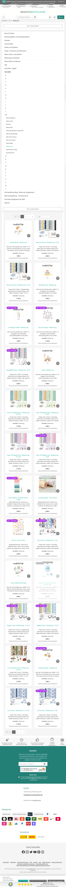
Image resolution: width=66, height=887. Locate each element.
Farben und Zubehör (11, 47)
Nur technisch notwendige (38, 881)
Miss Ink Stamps (11, 140)
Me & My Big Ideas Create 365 (14, 130)
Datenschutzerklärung (42, 864)
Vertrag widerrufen (56, 862)
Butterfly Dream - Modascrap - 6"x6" (18, 370)
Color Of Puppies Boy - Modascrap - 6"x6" (47, 413)
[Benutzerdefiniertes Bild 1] (23, 837)
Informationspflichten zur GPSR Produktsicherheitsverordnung (33, 865)
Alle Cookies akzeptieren (56, 881)
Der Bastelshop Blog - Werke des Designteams (19, 192)
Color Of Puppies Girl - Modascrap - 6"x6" (47, 456)
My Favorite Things (11, 149)
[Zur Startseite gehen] (33, 12)
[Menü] (4, 17)
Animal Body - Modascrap (18, 242)
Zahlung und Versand (22, 862)
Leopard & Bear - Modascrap (47, 668)
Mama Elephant (10, 118)
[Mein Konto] (54, 17)
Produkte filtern (34, 26)
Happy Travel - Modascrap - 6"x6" (47, 625)
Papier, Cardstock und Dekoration (15, 51)
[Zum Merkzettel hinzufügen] (28, 235)
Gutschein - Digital (10, 68)
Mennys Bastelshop (11, 134)
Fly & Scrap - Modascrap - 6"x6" (47, 540)
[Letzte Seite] (32, 216)
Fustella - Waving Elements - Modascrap (47, 584)
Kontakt (35, 862)
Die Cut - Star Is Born (18, 540)
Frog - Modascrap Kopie (18, 583)
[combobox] (24, 17)
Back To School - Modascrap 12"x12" (18, 285)
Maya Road (9, 127)
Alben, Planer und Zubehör (13, 54)
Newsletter (13, 862)
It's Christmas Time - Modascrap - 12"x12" (18, 669)
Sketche (7, 203)
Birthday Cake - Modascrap (47, 285)
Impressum (6, 862)
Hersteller (7, 72)
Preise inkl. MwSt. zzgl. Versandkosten (18, 258)
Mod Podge (9, 143)
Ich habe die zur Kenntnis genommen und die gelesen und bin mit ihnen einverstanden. (34, 778)
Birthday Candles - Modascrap (18, 327)
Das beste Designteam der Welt (14, 199)
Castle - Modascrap (47, 370)
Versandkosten (31, 869)
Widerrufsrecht (46, 862)
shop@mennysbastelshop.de (33, 795)
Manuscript (9, 121)
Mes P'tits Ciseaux (11, 137)
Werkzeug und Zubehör (12, 58)
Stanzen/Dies (8, 44)
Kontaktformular (36, 800)
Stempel (7, 40)
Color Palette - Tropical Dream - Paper (18, 498)
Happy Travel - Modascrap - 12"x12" (18, 625)
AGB (32, 778)
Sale (5, 65)
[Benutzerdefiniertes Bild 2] (32, 837)
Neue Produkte (9, 33)
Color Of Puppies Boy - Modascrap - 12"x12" (18, 413)
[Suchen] (35, 17)
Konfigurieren (23, 881)
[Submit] (44, 764)
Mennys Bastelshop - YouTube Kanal (16, 196)
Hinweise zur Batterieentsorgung (26, 864)
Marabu (8, 124)
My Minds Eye (10, 153)
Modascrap (9, 146)
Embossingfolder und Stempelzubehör (17, 37)
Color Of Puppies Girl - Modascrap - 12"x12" (18, 456)
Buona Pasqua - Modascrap (48, 327)
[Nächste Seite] (29, 216)
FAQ (31, 862)
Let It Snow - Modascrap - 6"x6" (47, 710)
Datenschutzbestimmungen (34, 777)
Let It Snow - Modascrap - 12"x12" (18, 710)
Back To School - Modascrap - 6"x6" (47, 242)
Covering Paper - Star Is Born (47, 498)
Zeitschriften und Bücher (12, 61)
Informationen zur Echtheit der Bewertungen (47, 886)
